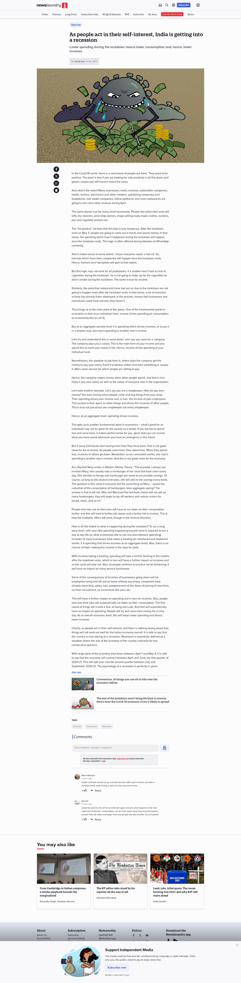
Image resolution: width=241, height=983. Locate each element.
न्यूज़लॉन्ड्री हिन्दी (106, 935)
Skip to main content (50, 22)
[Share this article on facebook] (56, 169)
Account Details (76, 938)
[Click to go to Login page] (198, 5)
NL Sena (152, 14)
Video (45, 14)
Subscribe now (117, 967)
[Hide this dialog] (237, 944)
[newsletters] (160, 5)
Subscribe (184, 5)
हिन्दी (127, 14)
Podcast (56, 14)
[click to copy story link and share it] (56, 190)
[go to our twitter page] (140, 935)
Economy (77, 726)
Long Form (71, 14)
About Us (42, 935)
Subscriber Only (89, 14)
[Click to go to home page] (52, 5)
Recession (106, 726)
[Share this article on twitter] (56, 176)
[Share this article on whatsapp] (56, 183)
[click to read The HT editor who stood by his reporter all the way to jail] (120, 869)
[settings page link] (173, 5)
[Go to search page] (166, 5)
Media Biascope (107, 938)
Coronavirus (91, 726)
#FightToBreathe (111, 14)
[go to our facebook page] (133, 935)
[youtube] (147, 935)
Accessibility (44, 938)
